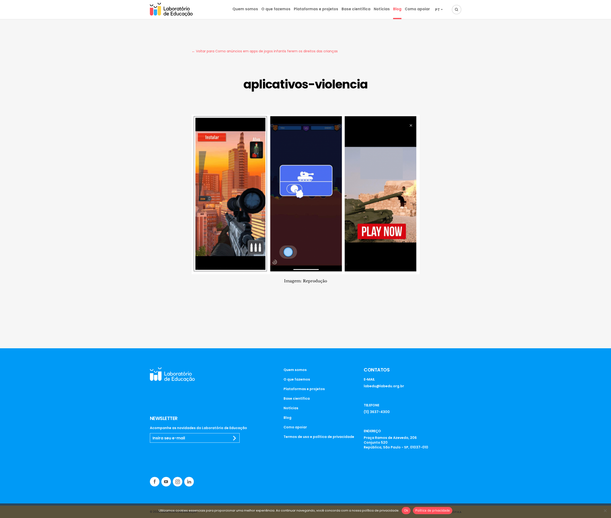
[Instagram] (177, 481)
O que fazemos (275, 8)
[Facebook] (154, 481)
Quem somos (245, 8)
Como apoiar (417, 8)
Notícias (382, 8)
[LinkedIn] (189, 481)
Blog (397, 8)
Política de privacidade (432, 510)
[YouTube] (166, 481)
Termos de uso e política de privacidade (319, 436)
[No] (605, 510)
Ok (406, 510)
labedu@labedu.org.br (384, 386)
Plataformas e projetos (316, 8)
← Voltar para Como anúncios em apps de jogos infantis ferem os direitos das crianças (265, 51)
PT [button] (437, 9)
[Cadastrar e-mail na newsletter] (234, 438)
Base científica (356, 8)
